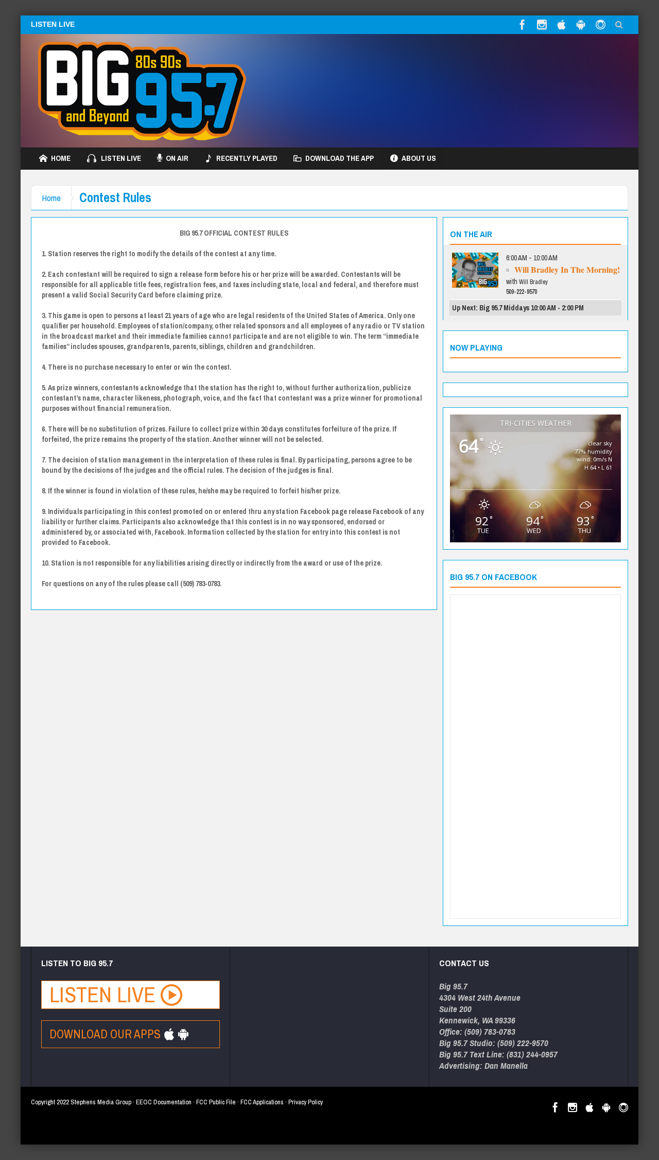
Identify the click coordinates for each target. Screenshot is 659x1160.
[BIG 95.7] (142, 90)
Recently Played (247, 158)
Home (61, 158)
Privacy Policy (305, 1102)
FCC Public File (216, 1102)
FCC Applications (262, 1102)
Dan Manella (506, 1065)
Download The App (339, 158)
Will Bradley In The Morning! (567, 269)
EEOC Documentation (164, 1102)
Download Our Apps (106, 1034)
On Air (177, 158)
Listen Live (121, 158)
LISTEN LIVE (53, 24)
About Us (419, 158)
